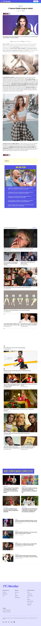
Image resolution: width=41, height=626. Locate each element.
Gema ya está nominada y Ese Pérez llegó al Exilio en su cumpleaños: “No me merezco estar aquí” (19, 197)
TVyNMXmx (23, 10)
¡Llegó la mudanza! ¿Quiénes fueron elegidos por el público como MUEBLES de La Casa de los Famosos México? (20, 201)
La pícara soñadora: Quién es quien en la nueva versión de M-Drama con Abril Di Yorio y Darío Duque (21, 205)
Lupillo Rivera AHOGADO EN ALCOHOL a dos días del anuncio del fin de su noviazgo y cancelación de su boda (20, 188)
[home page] (7, 1)
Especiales (20, 6)
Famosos (16, 519)
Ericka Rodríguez (21, 534)
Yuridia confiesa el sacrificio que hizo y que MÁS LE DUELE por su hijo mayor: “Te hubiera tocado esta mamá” (26, 544)
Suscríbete (35, 1)
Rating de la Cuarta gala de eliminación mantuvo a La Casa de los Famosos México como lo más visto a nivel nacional (26, 521)
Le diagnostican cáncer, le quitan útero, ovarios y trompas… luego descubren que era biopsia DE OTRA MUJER (20, 193)
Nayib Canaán (21, 558)
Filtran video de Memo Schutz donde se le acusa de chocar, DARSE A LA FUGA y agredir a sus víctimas (26, 533)
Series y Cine (17, 554)
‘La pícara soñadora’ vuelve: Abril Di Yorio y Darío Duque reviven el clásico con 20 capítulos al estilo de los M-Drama (26, 556)
